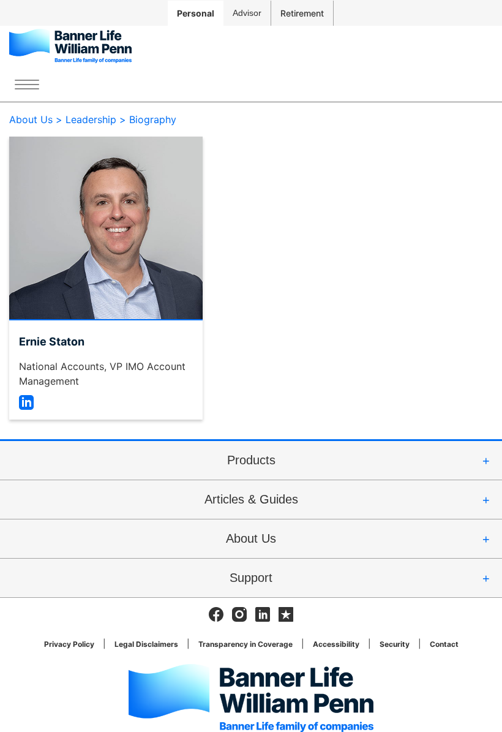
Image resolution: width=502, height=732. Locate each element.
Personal (195, 13)
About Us (251, 538)
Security (395, 644)
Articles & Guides (251, 499)
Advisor (247, 13)
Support (251, 577)
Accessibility (336, 644)
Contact (444, 644)
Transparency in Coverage (245, 644)
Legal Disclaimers (146, 644)
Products (251, 460)
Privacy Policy (69, 644)
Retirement (302, 13)
